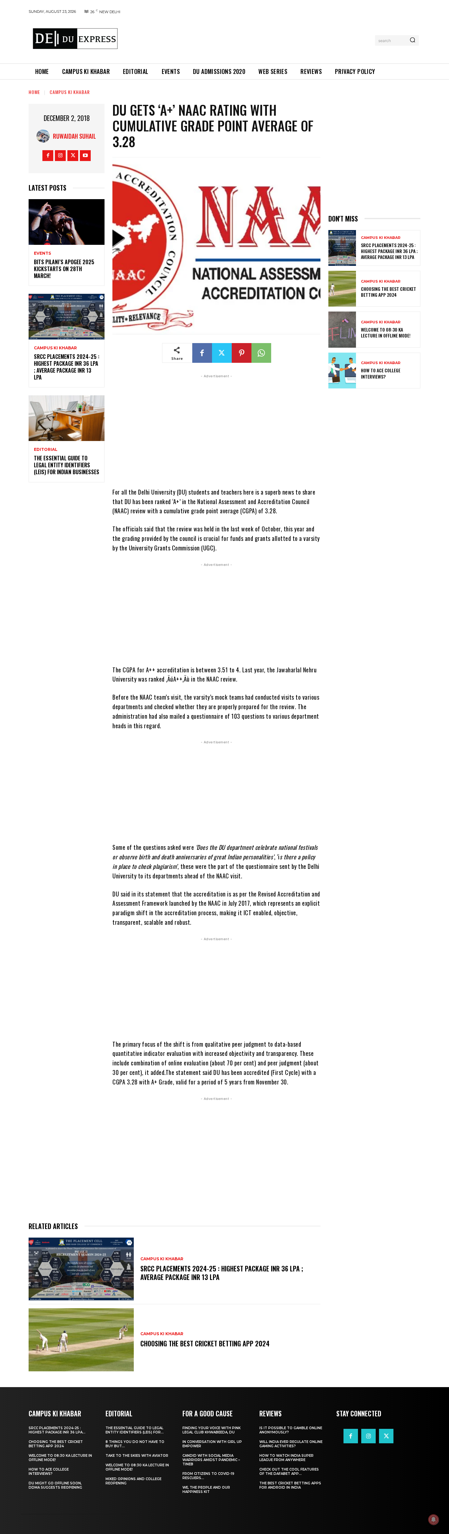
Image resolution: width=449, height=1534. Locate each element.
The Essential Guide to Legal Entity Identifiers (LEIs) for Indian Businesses (66, 465)
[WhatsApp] (261, 353)
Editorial (46, 450)
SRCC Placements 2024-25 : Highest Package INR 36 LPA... (57, 1430)
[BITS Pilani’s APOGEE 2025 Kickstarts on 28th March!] (67, 222)
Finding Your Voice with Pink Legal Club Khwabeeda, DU (211, 1430)
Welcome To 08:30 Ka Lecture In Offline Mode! (386, 332)
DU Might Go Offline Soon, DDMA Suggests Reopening (55, 1485)
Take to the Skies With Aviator (137, 1455)
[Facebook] (47, 155)
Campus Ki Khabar (70, 91)
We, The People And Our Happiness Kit (206, 1489)
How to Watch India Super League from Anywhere (286, 1457)
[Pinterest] (241, 353)
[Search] (412, 40)
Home (34, 91)
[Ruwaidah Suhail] (44, 136)
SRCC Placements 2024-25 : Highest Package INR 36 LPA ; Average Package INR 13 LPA (66, 367)
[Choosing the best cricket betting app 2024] (81, 1339)
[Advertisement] (248, 39)
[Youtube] (85, 155)
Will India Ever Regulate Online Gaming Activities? (290, 1444)
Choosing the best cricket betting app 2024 (205, 1343)
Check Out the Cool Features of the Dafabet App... (289, 1471)
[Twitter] (72, 155)
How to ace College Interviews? (380, 373)
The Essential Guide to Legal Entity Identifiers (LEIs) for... (135, 1430)
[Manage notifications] (433, 1519)
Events (42, 253)
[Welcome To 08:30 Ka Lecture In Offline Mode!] (342, 329)
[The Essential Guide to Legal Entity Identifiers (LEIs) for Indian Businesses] (67, 418)
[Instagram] (60, 155)
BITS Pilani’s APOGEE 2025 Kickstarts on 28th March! (64, 269)
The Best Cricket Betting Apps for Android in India (290, 1485)
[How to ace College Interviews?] (342, 370)
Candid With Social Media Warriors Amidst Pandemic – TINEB (211, 1459)
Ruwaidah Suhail (74, 136)
